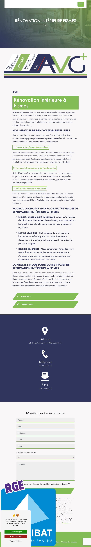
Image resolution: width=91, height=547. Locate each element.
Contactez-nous (27, 304)
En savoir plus (26, 296)
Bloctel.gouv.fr (66, 523)
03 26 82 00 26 (45, 365)
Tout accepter (16, 532)
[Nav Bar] (80, 4)
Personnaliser (16, 541)
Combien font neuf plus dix (26, 452)
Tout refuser (16, 536)
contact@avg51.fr (45, 388)
